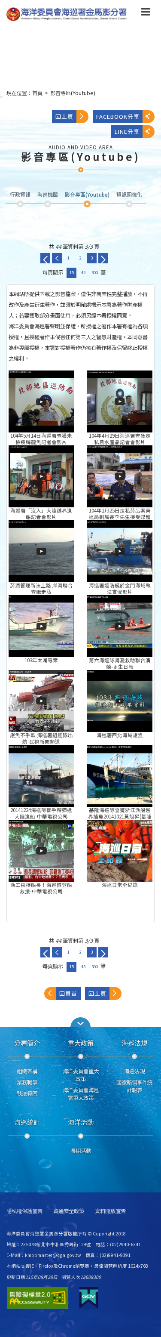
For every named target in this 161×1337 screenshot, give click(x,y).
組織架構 (27, 1071)
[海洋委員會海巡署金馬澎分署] (67, 14)
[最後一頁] (103, 258)
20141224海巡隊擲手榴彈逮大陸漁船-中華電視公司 (41, 776)
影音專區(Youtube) (72, 93)
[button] (145, 13)
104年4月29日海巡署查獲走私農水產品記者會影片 (120, 401)
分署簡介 (27, 1042)
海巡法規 (134, 1042)
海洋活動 (81, 1122)
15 (72, 272)
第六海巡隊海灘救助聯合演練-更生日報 (120, 626)
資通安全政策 (68, 1211)
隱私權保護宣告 (24, 1211)
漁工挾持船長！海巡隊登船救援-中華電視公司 (41, 851)
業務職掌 (27, 1082)
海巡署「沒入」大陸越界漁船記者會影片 (41, 476)
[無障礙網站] (37, 1298)
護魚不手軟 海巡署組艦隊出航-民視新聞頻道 (41, 701)
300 (94, 272)
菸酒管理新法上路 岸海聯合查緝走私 (41, 551)
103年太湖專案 (41, 626)
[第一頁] (45, 258)
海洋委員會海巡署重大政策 (81, 1094)
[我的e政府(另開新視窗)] (88, 1298)
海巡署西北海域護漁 (120, 701)
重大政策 (81, 1042)
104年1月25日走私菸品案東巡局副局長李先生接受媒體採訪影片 (120, 476)
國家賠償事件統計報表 (134, 1086)
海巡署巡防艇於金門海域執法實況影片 (120, 551)
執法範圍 (27, 1093)
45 (83, 272)
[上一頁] (57, 258)
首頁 (37, 93)
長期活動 (80, 1151)
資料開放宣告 (110, 1211)
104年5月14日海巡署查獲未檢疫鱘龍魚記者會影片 (41, 401)
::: (1, 97)
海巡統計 (27, 1122)
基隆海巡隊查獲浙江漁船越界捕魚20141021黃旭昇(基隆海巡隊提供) (120, 776)
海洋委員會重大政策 (81, 1075)
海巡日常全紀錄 (120, 851)
